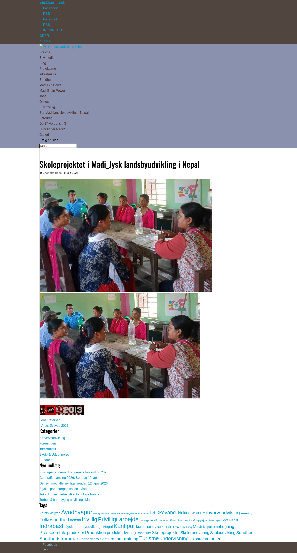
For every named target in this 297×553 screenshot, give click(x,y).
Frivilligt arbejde (118, 519)
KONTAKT (47, 41)
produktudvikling (121, 532)
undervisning (174, 538)
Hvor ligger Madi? (52, 129)
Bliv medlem (48, 57)
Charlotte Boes (52, 172)
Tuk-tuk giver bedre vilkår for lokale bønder (69, 494)
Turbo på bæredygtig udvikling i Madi (65, 499)
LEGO (168, 527)
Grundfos (176, 520)
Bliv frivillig (47, 107)
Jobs (42, 96)
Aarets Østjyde (49, 513)
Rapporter (144, 533)
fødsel (142, 520)
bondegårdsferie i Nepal (104, 513)
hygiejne (201, 520)
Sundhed (46, 79)
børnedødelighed (125, 513)
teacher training (123, 538)
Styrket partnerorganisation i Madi (63, 489)
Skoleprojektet (166, 532)
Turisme (149, 538)
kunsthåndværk (150, 526)
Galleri (44, 134)
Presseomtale (52, 532)
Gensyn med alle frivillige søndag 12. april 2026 (73, 483)
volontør (197, 539)
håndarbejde (214, 520)
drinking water (189, 513)
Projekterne (47, 68)
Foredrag (46, 118)
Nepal (207, 527)
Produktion (95, 532)
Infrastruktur (47, 74)
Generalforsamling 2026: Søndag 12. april (69, 477)
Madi (197, 526)
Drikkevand (163, 512)
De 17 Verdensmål (52, 123)
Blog (42, 63)
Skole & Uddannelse (54, 454)
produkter (75, 532)
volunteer (214, 538)
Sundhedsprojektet (92, 539)
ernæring (246, 513)
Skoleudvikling (222, 532)
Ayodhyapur (76, 512)
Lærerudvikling (182, 527)
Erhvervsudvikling (52, 438)
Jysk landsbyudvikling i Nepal (89, 527)
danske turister (142, 513)
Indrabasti (52, 526)
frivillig (89, 519)
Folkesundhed (54, 519)
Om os (44, 101)
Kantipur (124, 526)
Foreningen (47, 443)
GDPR (44, 36)
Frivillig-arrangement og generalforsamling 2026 (73, 472)
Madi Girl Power (50, 85)
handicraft (189, 520)
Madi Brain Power (52, 90)
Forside (44, 52)
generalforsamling (157, 520)
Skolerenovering (194, 532)
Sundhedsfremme (57, 538)
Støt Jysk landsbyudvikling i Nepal (64, 112)
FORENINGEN (50, 30)
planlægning (223, 526)
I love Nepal (229, 520)
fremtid (75, 520)
